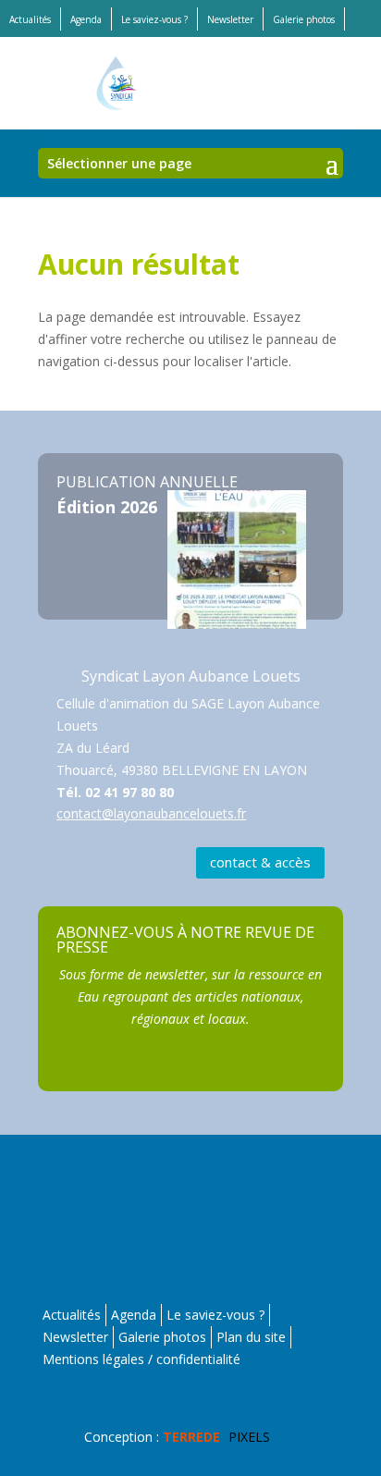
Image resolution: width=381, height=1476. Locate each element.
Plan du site (251, 1337)
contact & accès (260, 862)
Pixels (216, 1436)
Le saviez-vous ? (154, 19)
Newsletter (230, 19)
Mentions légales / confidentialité (141, 1359)
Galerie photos (304, 19)
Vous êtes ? (193, 1210)
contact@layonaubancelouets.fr (151, 813)
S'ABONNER (191, 927)
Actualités (30, 19)
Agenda (86, 19)
